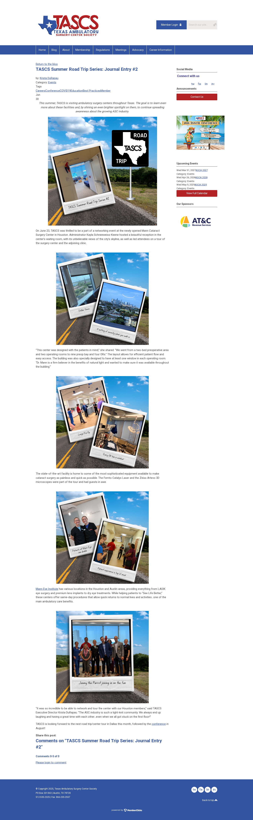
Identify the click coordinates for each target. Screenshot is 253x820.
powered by (117, 810)
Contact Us (197, 96)
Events (52, 82)
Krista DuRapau (49, 78)
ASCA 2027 (202, 170)
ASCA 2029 (201, 184)
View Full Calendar (197, 193)
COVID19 (65, 90)
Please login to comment (51, 762)
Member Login (169, 24)
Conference (52, 90)
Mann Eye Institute (47, 589)
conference (159, 724)
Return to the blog (47, 64)
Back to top (208, 800)
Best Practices (92, 90)
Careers (40, 90)
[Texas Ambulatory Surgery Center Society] (73, 37)
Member (106, 90)
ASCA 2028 (201, 177)
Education (77, 90)
